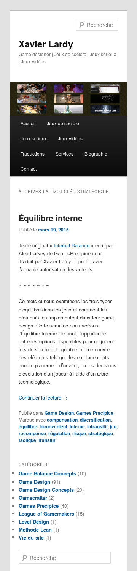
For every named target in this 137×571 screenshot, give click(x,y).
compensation (62, 419)
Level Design (34, 521)
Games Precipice (94, 412)
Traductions (33, 153)
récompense (32, 433)
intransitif (97, 426)
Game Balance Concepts (47, 473)
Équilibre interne (51, 217)
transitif (46, 440)
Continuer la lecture (43, 397)
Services (64, 153)
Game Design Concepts (46, 489)
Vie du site (31, 537)
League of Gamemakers (46, 513)
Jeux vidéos (70, 138)
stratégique (100, 433)
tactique (27, 440)
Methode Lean (35, 529)
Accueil (28, 123)
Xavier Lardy (46, 43)
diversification (95, 419)
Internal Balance (71, 245)
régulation (59, 433)
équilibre (28, 426)
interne (77, 426)
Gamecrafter (33, 497)
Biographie (95, 153)
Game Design (59, 412)
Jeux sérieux (34, 138)
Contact (29, 168)
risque (79, 433)
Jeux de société (63, 123)
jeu (113, 426)
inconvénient (53, 426)
